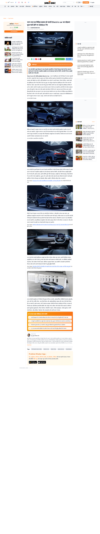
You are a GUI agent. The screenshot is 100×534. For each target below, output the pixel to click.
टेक (54, 6)
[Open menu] (5, 6)
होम (8, 6)
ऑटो (57, 6)
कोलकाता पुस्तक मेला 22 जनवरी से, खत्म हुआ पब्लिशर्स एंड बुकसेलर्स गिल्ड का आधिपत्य (48, 324)
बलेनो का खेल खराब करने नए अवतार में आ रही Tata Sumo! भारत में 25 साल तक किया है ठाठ (51, 224)
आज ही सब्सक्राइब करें (14, 31)
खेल (75, 6)
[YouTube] (25, 2)
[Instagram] (19, 2)
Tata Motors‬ (68, 349)
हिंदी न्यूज (36, 359)
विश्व (81, 6)
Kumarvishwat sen (35, 27)
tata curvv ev (61, 349)
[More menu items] (83, 6)
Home (4, 18)
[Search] (73, 2)
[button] (50, 44)
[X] (22, 2)
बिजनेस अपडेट (43, 357)
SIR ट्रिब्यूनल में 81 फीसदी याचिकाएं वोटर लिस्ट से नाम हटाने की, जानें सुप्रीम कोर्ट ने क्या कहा (49, 317)
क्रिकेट (50, 357)
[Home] (50, 2)
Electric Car (46, 349)
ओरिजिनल (35, 6)
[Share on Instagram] (38, 59)
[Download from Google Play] (33, 362)
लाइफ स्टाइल (62, 6)
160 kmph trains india (36, 349)
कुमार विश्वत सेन (36, 335)
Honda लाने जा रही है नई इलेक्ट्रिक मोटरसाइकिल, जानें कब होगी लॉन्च (46, 180)
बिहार (17, 6)
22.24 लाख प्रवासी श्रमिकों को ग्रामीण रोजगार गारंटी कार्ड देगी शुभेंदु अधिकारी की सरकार (48, 328)
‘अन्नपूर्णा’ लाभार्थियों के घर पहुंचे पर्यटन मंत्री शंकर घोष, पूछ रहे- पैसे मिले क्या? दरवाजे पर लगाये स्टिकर (51, 321)
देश (78, 6)
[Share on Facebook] (34, 59)
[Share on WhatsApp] (32, 59)
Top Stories (10, 18)
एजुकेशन (40, 6)
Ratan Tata (53, 349)
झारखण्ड (12, 6)
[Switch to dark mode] (79, 2)
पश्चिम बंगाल (28, 6)
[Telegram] (28, 2)
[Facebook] (16, 2)
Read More (29, 345)
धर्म (72, 6)
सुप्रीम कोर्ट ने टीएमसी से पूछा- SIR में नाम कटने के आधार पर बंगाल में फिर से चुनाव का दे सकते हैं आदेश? (86, 73)
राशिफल (68, 6)
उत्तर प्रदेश (22, 6)
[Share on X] (40, 59)
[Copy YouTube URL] (36, 59)
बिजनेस (45, 6)
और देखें (93, 121)
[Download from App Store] (42, 362)
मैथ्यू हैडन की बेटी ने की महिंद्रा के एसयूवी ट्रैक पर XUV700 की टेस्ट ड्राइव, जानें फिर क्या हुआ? (51, 266)
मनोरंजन (50, 6)
